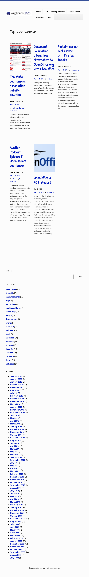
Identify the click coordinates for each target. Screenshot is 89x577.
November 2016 (17, 401)
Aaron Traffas (15, 105)
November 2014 (17, 432)
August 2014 (15, 440)
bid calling (10, 304)
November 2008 (17, 547)
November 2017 (17, 387)
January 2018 (16, 382)
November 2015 (17, 410)
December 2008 (17, 544)
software (50, 79)
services (13, 181)
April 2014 (14, 446)
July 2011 (14, 463)
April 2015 (14, 421)
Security (9, 349)
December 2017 (17, 385)
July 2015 (14, 415)
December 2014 (17, 429)
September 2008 (17, 552)
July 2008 (14, 558)
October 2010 (16, 482)
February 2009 (16, 538)
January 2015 (16, 427)
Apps (8, 300)
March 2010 (15, 502)
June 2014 (14, 443)
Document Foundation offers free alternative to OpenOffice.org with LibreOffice (44, 57)
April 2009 (14, 533)
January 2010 (16, 507)
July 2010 (14, 491)
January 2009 (16, 541)
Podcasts (22, 179)
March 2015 (15, 424)
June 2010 (14, 494)
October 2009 (16, 516)
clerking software (14, 308)
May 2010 (14, 496)
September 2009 (17, 519)
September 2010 (17, 485)
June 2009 (14, 527)
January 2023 (16, 376)
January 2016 (16, 407)
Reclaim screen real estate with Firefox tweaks (68, 53)
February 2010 (16, 505)
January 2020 (16, 379)
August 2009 (15, 521)
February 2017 (16, 396)
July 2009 (14, 524)
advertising (11, 289)
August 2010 (15, 488)
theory (9, 360)
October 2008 (16, 549)
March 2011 (15, 471)
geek (8, 334)
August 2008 (15, 555)
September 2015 (17, 413)
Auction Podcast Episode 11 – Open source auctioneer (18, 156)
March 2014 (15, 449)
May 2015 (14, 418)
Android (9, 293)
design (13, 108)
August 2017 (15, 390)
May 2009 (14, 530)
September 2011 (17, 460)
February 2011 (16, 474)
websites (20, 108)
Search (79, 277)
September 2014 (17, 438)
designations (11, 319)
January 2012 (16, 457)
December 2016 (17, 399)
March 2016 (15, 404)
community (75, 70)
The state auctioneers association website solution (18, 86)
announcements (13, 297)
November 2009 (17, 513)
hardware (10, 338)
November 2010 (17, 480)
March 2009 (15, 535)
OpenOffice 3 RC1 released (42, 180)
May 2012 (14, 452)
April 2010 (14, 499)
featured (13, 111)
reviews (9, 345)
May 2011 (14, 466)
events (9, 323)
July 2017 (14, 393)
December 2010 (17, 477)
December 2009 (17, 510)
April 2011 (14, 468)
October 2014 (16, 435)
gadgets (9, 330)
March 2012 (15, 454)
